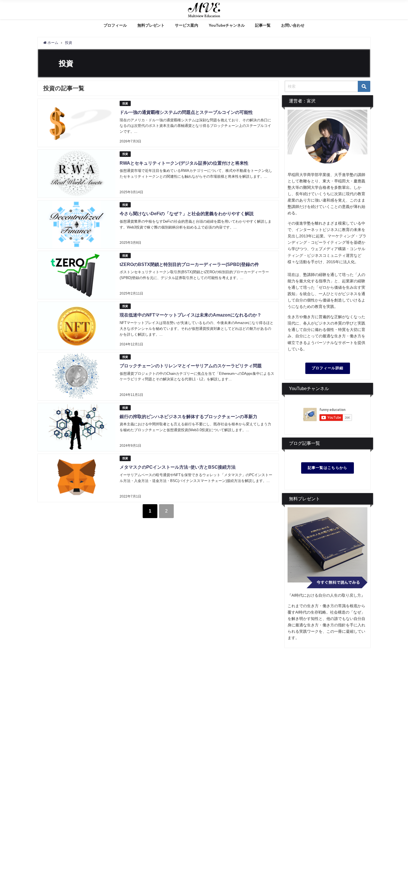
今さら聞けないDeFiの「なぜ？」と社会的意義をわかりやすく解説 (187, 213)
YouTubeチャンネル (227, 25)
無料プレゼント (151, 25)
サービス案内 (186, 25)
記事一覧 (263, 25)
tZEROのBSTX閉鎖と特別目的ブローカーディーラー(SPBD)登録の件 (189, 264)
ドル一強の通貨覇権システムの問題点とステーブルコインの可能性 (186, 112)
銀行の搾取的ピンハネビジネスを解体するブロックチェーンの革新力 (188, 416)
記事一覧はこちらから (327, 467)
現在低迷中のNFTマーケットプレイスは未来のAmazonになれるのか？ (190, 315)
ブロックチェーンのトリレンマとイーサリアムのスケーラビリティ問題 (191, 365)
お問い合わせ (292, 25)
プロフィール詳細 (327, 368)
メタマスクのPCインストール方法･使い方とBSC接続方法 (178, 467)
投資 (125, 103)
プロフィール (115, 25)
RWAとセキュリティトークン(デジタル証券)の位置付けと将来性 (184, 163)
